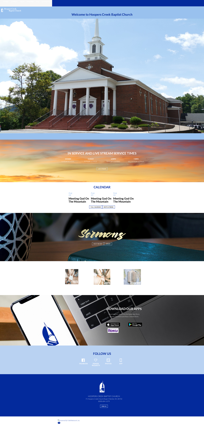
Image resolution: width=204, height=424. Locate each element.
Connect (14, 1)
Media (22, 1)
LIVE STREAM (102, 169)
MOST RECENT (98, 244)
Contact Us (46, 1)
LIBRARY (108, 244)
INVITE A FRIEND (108, 207)
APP (120, 364)
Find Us (104, 406)
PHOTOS (108, 364)
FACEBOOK (83, 364)
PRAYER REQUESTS (96, 364)
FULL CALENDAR (96, 207)
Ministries (30, 1)
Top (59, 423)
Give (37, 1)
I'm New (5, 1)
